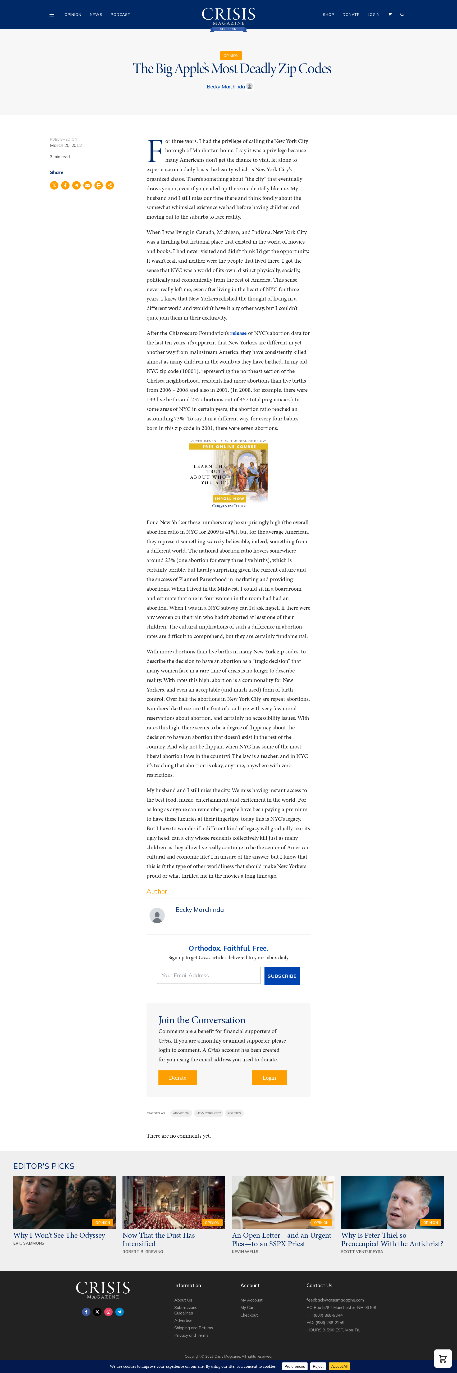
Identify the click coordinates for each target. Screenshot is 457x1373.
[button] (443, 1358)
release (238, 333)
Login (374, 14)
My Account (251, 1300)
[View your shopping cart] (390, 15)
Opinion (73, 14)
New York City (208, 1113)
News (96, 14)
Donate (351, 14)
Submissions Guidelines (185, 1310)
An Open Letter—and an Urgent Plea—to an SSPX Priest (282, 1239)
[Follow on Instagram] (108, 1312)
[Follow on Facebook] (86, 1312)
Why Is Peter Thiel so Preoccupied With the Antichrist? (392, 1239)
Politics (234, 1113)
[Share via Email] (87, 185)
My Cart (247, 1307)
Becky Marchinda (226, 86)
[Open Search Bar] (402, 15)
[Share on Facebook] (65, 185)
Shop (328, 14)
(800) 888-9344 (328, 1315)
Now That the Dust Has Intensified (158, 1239)
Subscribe (282, 976)
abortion (181, 1113)
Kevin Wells (245, 1251)
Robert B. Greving (142, 1251)
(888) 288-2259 (330, 1322)
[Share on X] (54, 185)
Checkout (249, 1315)
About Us (183, 1300)
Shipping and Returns (193, 1327)
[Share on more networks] (110, 185)
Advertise (183, 1320)
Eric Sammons (28, 1243)
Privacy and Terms (191, 1335)
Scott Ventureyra (362, 1251)
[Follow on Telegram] (119, 1312)
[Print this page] (98, 185)
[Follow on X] (97, 1312)
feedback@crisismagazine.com (335, 1300)
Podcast (120, 14)
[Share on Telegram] (76, 185)
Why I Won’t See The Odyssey (59, 1235)
